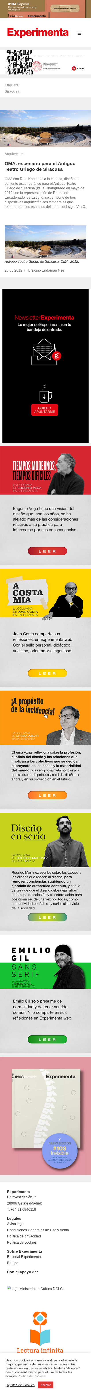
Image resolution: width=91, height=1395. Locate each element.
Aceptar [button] (46, 1385)
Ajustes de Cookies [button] (21, 1385)
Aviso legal (16, 1224)
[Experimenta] (38, 32)
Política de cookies (22, 1242)
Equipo (12, 1263)
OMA (8, 179)
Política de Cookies (32, 1376)
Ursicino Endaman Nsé (46, 270)
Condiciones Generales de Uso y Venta (38, 1230)
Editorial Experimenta (24, 1257)
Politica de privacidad (24, 1236)
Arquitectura (14, 154)
